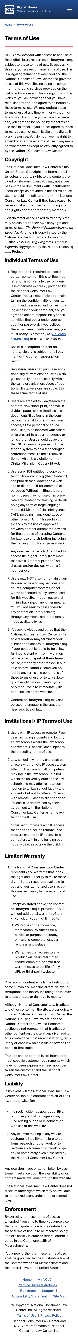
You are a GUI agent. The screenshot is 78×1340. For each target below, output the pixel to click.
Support (48, 1291)
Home (8, 24)
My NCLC (45, 1280)
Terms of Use (26, 1315)
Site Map (59, 1296)
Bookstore (28, 1291)
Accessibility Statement (29, 1296)
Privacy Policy (51, 1315)
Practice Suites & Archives (37, 1285)
